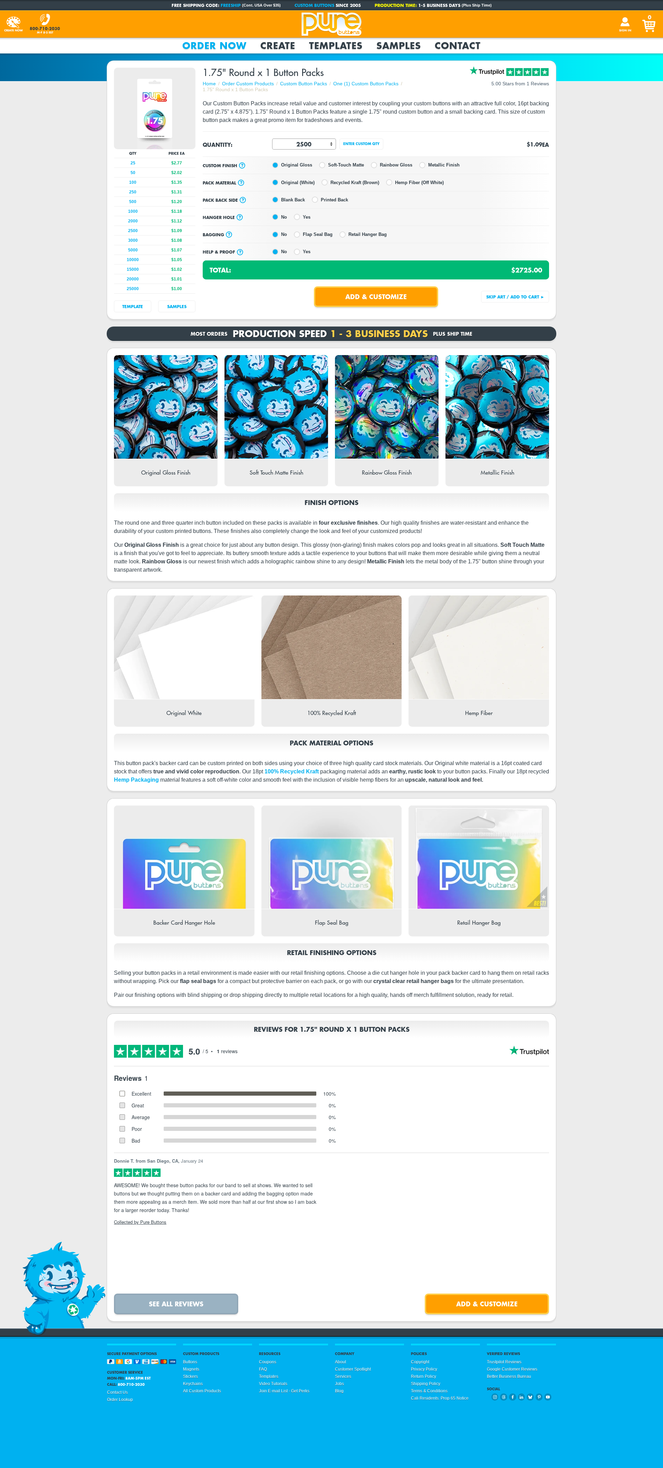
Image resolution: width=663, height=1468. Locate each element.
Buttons (190, 1362)
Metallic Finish (444, 165)
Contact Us (117, 1392)
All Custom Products (202, 1391)
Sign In (625, 30)
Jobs (339, 1383)
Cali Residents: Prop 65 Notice (440, 1398)
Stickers (190, 1376)
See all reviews (176, 1303)
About (340, 1362)
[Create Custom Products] (13, 24)
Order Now (214, 45)
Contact (458, 45)
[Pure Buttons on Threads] (503, 1397)
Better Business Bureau (509, 1376)
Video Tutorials (273, 1383)
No (284, 217)
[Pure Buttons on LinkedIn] (521, 1397)
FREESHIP (231, 5)
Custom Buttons (314, 5)
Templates (336, 45)
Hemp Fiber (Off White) (419, 182)
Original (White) (298, 182)
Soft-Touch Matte (346, 165)
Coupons (267, 1362)
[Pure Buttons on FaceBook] (512, 1397)
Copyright (420, 1362)
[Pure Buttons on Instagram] (495, 1397)
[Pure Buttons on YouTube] (547, 1397)
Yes (306, 217)
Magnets (191, 1369)
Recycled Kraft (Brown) (354, 182)
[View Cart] (649, 24)
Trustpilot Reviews (504, 1362)
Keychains (193, 1383)
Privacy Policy (424, 1369)
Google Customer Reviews (512, 1369)
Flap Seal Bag (318, 234)
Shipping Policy (425, 1383)
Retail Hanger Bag (367, 234)
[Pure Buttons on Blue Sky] (530, 1397)
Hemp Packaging (136, 780)
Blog (339, 1391)
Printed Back (334, 199)
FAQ (263, 1369)
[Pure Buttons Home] (331, 24)
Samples (398, 45)
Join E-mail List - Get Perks (284, 1391)
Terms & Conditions (429, 1391)
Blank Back (293, 199)
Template (132, 306)
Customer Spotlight (353, 1369)
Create (277, 45)
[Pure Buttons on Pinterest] (539, 1397)
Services (343, 1376)
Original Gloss (296, 165)
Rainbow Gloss (396, 165)
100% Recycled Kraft (292, 771)
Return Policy (423, 1376)
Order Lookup (120, 1399)
